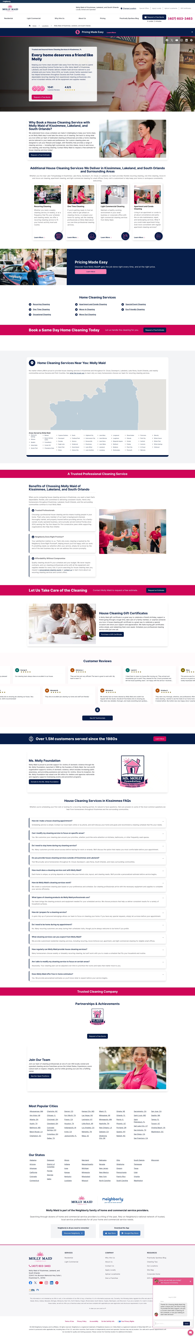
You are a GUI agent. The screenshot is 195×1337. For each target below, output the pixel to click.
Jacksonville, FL (70, 1136)
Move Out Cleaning (87, 314)
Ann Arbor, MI (35, 1115)
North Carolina (104, 1181)
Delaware (50, 1160)
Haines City (75, 450)
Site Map (150, 1270)
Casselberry (48, 442)
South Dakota (139, 1160)
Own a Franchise (111, 1278)
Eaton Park (61, 447)
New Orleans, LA (105, 1128)
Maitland (115, 444)
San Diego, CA (139, 1134)
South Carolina (122, 1181)
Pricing (102, 18)
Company (109, 1253)
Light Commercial (34, 18)
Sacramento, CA (140, 1111)
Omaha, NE (120, 1111)
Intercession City (90, 438)
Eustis (73, 435)
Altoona (33, 439)
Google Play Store (131, 1233)
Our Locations (152, 1266)
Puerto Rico (121, 1176)
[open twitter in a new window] (172, 41)
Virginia (137, 1176)
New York (103, 1176)
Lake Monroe (103, 438)
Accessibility (94, 1321)
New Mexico (104, 1172)
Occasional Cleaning (42, 314)
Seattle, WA (155, 1115)
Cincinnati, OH (52, 1119)
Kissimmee (89, 444)
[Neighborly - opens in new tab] (113, 1200)
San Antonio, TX (140, 1130)
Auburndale (34, 445)
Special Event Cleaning (136, 304)
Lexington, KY (87, 1119)
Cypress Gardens (63, 435)
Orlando (129, 438)
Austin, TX (33, 1124)
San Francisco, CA (141, 1138)
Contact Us (109, 1266)
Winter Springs (158, 444)
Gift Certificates (186, 8)
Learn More (39, 237)
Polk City (143, 438)
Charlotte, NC (52, 1111)
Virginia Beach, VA (158, 1128)
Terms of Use (69, 1321)
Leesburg (102, 450)
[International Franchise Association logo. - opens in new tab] (32, 1290)
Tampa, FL (155, 1119)
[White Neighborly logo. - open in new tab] (6, 1)
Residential (8, 18)
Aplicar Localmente (171, 8)
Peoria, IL (120, 1119)
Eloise (60, 450)
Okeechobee (130, 435)
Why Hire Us (59, 18)
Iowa (66, 1168)
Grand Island (75, 447)
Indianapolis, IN (70, 1128)
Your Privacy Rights (127, 1321)
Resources (152, 1253)
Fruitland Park (76, 438)
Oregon (119, 1168)
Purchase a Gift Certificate (111, 634)
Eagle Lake (61, 444)
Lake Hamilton (90, 450)
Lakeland (102, 447)
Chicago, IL (51, 1115)
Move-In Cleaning (87, 309)
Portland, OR (121, 1128)
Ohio (118, 1160)
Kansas (67, 1172)
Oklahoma (120, 1164)
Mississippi (86, 1176)
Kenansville (89, 441)
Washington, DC (157, 1132)
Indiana (67, 1164)
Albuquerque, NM (36, 1111)
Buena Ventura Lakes (49, 438)
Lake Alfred (89, 447)
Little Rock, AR (87, 1124)
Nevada (102, 1164)
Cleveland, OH (52, 1124)
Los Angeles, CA (88, 1128)
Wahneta (142, 450)
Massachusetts (87, 1164)
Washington (138, 1181)
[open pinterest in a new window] (191, 41)
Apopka (33, 442)
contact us (68, 570)
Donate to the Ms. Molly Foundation (45, 782)
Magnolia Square (118, 441)
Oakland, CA (104, 1132)
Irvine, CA (68, 1132)
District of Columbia (51, 1165)
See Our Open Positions (40, 1076)
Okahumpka (116, 450)
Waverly (156, 435)
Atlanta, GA (34, 1119)
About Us (82, 18)
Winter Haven (158, 438)
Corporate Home (153, 1274)
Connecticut (34, 1181)
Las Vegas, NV (87, 1115)
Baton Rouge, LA (36, 1132)
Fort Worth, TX (70, 1115)
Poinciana (143, 435)
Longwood (116, 435)
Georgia (50, 1175)
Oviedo (129, 441)
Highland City (89, 435)
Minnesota (86, 1172)
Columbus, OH (52, 1134)
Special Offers (144, 8)
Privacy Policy (81, 1321)
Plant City (129, 447)
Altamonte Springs (34, 435)
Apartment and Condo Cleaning (93, 304)
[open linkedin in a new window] (186, 41)
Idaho (49, 1179)
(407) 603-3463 (180, 18)
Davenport (61, 438)
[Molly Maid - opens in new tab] (82, 1200)
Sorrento (142, 444)
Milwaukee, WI (104, 1115)
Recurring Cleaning (42, 206)
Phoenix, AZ (121, 1124)
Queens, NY (120, 1132)
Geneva (74, 441)
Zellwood (156, 447)
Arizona (33, 1164)
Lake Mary (102, 435)
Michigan (85, 1168)
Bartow (47, 435)
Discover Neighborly (72, 1233)
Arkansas (33, 1168)
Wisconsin (155, 1160)
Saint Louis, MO (140, 1115)
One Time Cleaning (75, 206)
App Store (112, 1233)
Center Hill (48, 445)
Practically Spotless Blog (129, 18)
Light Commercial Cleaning (112, 206)
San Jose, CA (156, 1111)
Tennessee (138, 1164)
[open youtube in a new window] (177, 41)
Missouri (85, 1181)
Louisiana (68, 1181)
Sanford (142, 441)
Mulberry (115, 447)
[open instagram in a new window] (181, 41)
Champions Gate (49, 448)
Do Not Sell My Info (107, 1321)
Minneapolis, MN (105, 1119)
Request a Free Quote (155, 17)
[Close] (192, 32)
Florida (49, 1171)
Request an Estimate (156, 590)
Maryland (85, 1160)
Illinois (66, 1160)
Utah (136, 1172)
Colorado (33, 1176)
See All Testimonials (97, 718)
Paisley (129, 444)
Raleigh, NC (120, 1136)
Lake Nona (102, 441)
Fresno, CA (68, 1119)
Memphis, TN (87, 1132)
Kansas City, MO (88, 1111)
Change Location (129, 8)
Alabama (33, 1160)
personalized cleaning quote (50, 570)
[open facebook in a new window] (167, 41)
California (33, 1172)
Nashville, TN (104, 1124)
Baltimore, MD (35, 1128)
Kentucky (67, 1176)
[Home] (30, 26)
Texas (136, 1168)
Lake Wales (102, 444)
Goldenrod (75, 444)
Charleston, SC (35, 1136)
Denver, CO (68, 1111)
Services (69, 1253)
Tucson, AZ (155, 1124)
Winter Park (157, 441)
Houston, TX (69, 1124)
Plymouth (129, 450)
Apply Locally (156, 8)
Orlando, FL (120, 1115)
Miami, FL (102, 1111)
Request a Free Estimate (40, 155)
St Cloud (142, 447)
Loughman (116, 438)
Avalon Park (34, 448)
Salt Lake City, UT (141, 1126)
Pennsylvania (121, 1172)
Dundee (60, 441)
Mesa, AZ (85, 1136)
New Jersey (103, 1168)
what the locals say (77, 373)
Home (34, 26)
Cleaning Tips (152, 1262)
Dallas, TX (51, 1138)
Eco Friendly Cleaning (135, 309)
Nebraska (102, 1160)
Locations (45, 26)
